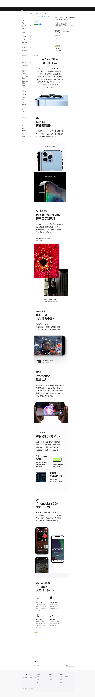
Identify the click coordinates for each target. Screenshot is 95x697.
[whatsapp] (39, 24)
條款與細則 (50, 676)
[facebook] (37, 24)
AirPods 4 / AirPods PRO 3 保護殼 (24, 91)
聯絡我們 (58, 46)
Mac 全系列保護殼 (24, 66)
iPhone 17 (23, 37)
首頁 (21, 7)
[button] (65, 48)
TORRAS (23, 111)
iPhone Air (23, 39)
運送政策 (50, 680)
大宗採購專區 (47, 7)
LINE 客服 (61, 677)
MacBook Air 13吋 (24, 60)
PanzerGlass (24, 117)
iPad (21, 45)
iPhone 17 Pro (24, 41)
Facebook (61, 679)
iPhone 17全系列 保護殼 (61, 7)
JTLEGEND (23, 130)
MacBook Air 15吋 (24, 63)
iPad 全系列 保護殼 (25, 51)
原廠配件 (23, 32)
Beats (23, 96)
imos (22, 133)
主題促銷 (22, 22)
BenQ (23, 119)
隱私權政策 (50, 677)
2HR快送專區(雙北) (24, 29)
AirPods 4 (23, 87)
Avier (22, 131)
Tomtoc (23, 120)
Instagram (62, 680)
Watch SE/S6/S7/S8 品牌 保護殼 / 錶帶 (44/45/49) (25, 82)
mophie (23, 138)
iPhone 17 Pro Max (24, 43)
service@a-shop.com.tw (64, 676)
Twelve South (24, 112)
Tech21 (23, 141)
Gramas (23, 116)
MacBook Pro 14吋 (25, 58)
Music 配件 (23, 97)
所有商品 (53, 7)
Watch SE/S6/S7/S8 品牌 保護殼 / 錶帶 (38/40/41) (25, 76)
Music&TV (23, 31)
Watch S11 (23, 71)
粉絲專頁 (27, 10)
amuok (23, 139)
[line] (35, 24)
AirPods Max (24, 94)
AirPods (38, 682)
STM (22, 125)
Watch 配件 (24, 104)
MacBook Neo (24, 55)
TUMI (22, 122)
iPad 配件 (23, 102)
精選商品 (22, 23)
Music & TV (23, 85)
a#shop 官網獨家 (27, 7)
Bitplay (23, 135)
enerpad (23, 127)
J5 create (23, 136)
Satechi (23, 128)
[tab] (65, 48)
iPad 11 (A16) (24, 47)
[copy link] (41, 24)
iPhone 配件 (24, 101)
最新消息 (22, 10)
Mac (21, 53)
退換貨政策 (50, 679)
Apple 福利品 (40, 7)
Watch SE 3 (24, 73)
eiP (22, 123)
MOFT (23, 114)
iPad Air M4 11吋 (25, 49)
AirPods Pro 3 (24, 88)
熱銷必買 (34, 7)
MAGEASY (23, 109)
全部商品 (37, 13)
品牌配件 (69, 7)
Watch (22, 68)
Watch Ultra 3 (24, 70)
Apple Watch (39, 680)
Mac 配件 (23, 106)
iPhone (22, 34)
